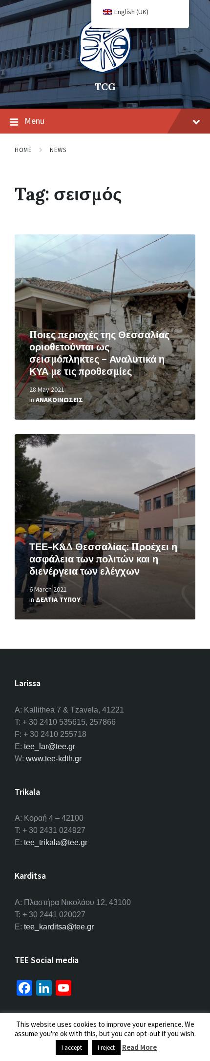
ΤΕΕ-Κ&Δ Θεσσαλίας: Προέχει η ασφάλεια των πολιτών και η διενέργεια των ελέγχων (103, 558)
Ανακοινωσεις (59, 399)
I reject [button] (106, 1047)
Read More (139, 1047)
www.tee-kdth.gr (54, 758)
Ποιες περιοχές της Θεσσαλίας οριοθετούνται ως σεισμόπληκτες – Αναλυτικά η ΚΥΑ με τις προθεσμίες (99, 352)
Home (23, 150)
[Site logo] (105, 70)
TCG (105, 86)
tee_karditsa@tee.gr (59, 927)
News (58, 150)
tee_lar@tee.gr (49, 746)
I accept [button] (72, 1047)
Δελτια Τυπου (58, 599)
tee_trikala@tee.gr (55, 842)
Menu (34, 120)
